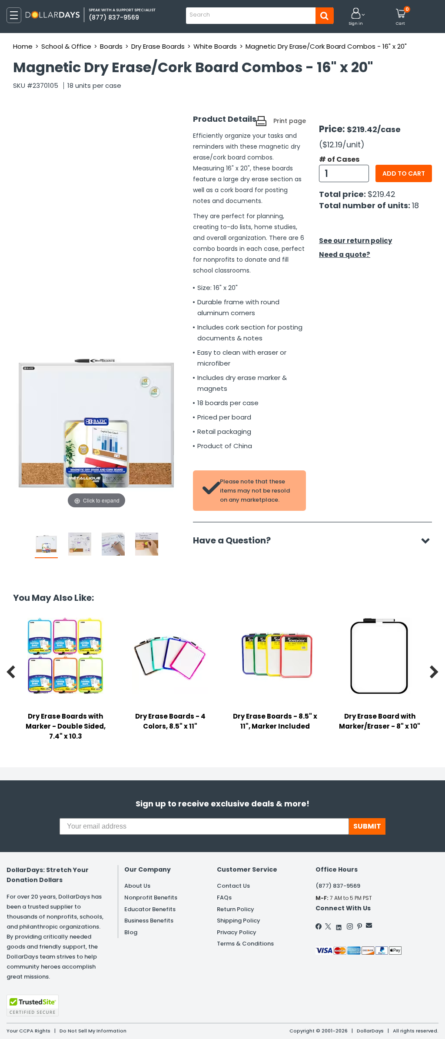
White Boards (215, 46)
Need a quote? (344, 254)
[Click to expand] (96, 423)
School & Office (66, 46)
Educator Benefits (150, 909)
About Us (137, 886)
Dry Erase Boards (158, 46)
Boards (111, 46)
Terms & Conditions (245, 943)
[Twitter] (328, 926)
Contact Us (233, 886)
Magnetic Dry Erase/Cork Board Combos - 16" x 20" (326, 46)
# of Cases (339, 159)
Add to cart (403, 173)
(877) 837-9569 (337, 886)
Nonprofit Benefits (150, 897)
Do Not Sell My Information (93, 1030)
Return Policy (235, 909)
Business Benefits (148, 920)
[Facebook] (318, 926)
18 (415, 205)
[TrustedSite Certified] (33, 1005)
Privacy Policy (236, 932)
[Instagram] (350, 926)
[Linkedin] (339, 925)
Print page (289, 121)
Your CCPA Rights (28, 1030)
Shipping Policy (238, 920)
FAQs (224, 897)
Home (23, 46)
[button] (356, 17)
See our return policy (355, 240)
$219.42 (381, 194)
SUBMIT (367, 826)
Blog (130, 932)
